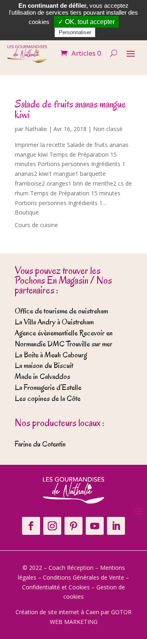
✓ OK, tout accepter (86, 21)
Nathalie (36, 129)
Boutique (27, 212)
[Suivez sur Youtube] (95, 526)
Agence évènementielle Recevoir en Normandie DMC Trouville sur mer (64, 338)
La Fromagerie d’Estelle (48, 387)
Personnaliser (75, 32)
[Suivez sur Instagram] (52, 526)
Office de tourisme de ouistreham (61, 311)
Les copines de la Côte (47, 398)
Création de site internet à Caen (57, 612)
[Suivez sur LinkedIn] (116, 526)
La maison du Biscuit (44, 365)
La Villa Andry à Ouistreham (54, 322)
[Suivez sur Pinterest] (73, 526)
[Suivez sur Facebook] (31, 526)
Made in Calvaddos (42, 376)
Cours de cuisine (36, 225)
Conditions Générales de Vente (83, 577)
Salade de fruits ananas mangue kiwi (70, 109)
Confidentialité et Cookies (56, 587)
